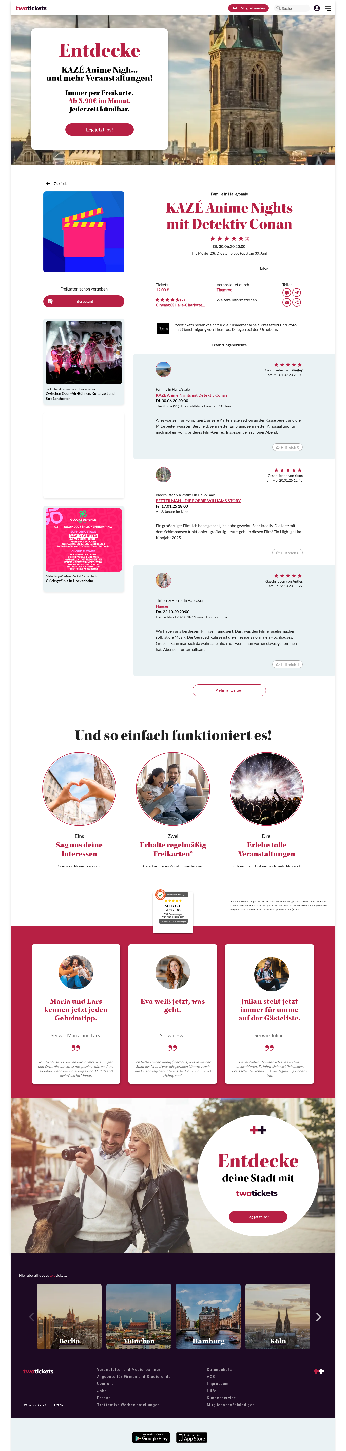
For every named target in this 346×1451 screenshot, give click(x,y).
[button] (278, 8)
